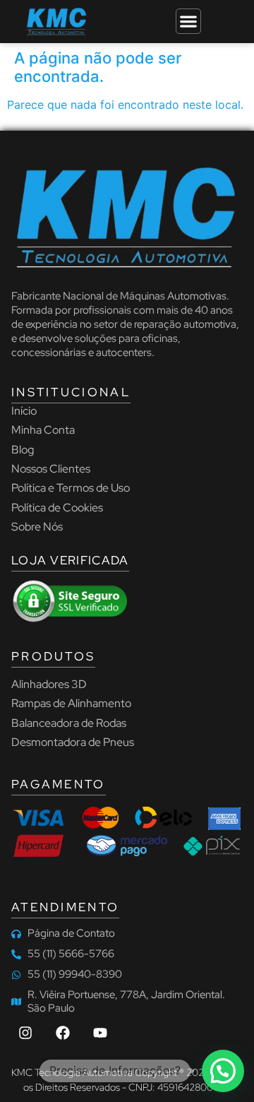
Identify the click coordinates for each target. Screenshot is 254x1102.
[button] (223, 1071)
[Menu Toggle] (188, 21)
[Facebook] (63, 1033)
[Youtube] (100, 1033)
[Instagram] (25, 1033)
